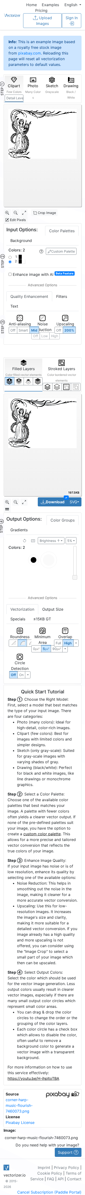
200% (69, 330)
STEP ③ (2, 327)
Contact (74, 1179)
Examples (50, 4)
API (61, 1179)
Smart (23, 330)
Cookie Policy (49, 1173)
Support (66, 1152)
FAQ (50, 1179)
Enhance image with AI (42, 274)
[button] (72, 4)
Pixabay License (20, 1122)
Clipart (14, 88)
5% (69, 541)
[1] (28, 381)
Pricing (41, 10)
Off (13, 675)
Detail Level (14, 98)
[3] (76, 387)
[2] (66, 387)
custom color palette (42, 834)
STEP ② (2, 261)
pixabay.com (29, 53)
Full (58, 643)
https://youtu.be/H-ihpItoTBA (33, 1078)
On (21, 675)
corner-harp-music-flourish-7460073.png (19, 1105)
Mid (34, 330)
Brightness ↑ (50, 541)
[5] (57, 387)
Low (44, 336)
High (68, 643)
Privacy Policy (66, 1167)
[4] (37, 381)
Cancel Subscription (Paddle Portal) (49, 1192)
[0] (9, 381)
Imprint (44, 1167)
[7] (47, 387)
